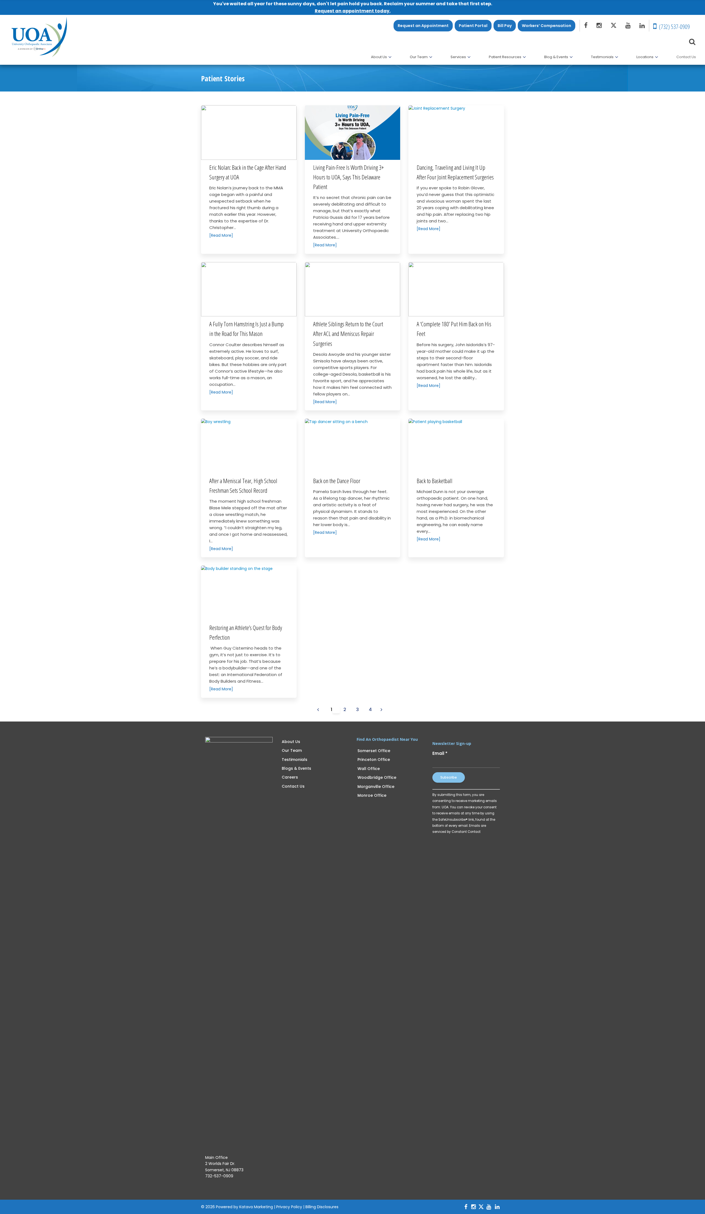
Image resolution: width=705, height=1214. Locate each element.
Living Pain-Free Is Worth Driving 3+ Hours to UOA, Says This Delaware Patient (348, 177)
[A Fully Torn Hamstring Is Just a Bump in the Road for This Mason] (249, 289)
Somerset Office (373, 750)
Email (440, 753)
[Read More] (221, 235)
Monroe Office (371, 795)
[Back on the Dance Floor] (352, 446)
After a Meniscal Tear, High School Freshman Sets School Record (243, 485)
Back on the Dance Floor (336, 481)
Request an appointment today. (353, 11)
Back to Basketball (434, 481)
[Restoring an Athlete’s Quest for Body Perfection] (249, 593)
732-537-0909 (219, 1176)
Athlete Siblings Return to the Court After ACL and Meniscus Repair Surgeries (348, 333)
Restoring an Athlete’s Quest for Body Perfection (245, 632)
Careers (290, 777)
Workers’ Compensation (546, 25)
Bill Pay (505, 25)
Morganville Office (375, 786)
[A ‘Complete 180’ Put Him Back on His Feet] (456, 289)
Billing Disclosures (321, 1207)
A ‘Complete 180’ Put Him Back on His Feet (454, 329)
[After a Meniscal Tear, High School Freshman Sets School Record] (249, 446)
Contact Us (293, 786)
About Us (291, 741)
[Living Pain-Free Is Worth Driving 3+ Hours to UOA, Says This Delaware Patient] (352, 132)
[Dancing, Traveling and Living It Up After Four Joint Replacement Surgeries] (456, 132)
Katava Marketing (256, 1207)
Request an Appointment (423, 25)
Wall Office (368, 768)
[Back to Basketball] (456, 446)
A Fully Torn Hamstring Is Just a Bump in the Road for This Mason (246, 329)
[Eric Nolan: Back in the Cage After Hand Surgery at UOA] (249, 132)
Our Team (292, 750)
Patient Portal (473, 25)
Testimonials (294, 759)
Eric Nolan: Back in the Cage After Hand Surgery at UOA (247, 172)
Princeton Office (373, 759)
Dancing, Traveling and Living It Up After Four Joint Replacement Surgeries (455, 172)
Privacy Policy (289, 1207)
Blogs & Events (296, 768)
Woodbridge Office (376, 777)
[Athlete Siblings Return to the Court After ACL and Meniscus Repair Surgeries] (352, 289)
